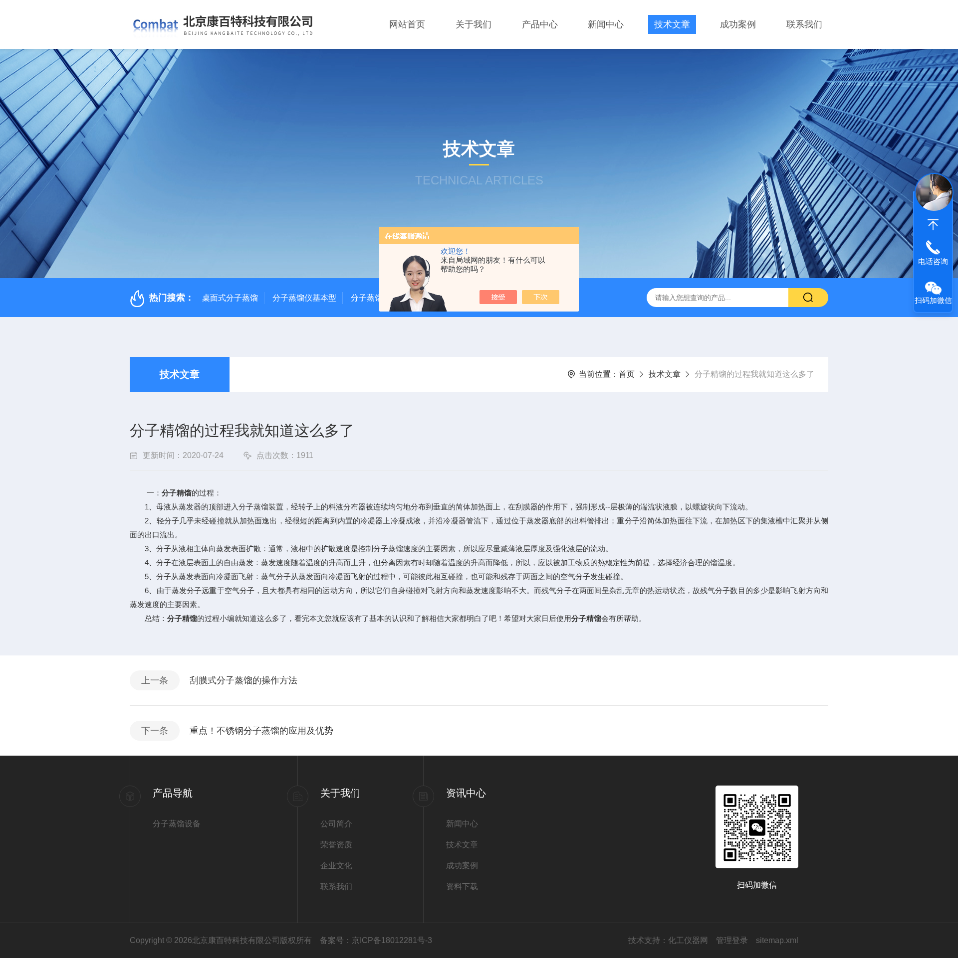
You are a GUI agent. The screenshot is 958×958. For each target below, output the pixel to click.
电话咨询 (933, 261)
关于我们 (473, 24)
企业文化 (336, 865)
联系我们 (804, 24)
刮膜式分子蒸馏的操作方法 (243, 680)
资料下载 (462, 886)
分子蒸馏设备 (177, 823)
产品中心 (540, 24)
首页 (627, 374)
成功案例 (738, 24)
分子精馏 (177, 492)
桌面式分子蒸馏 (230, 298)
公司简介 (336, 823)
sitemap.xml (777, 940)
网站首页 (407, 24)
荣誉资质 (336, 844)
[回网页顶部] (933, 225)
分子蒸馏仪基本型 (304, 298)
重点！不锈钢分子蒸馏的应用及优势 (261, 731)
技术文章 (672, 24)
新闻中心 (606, 24)
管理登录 (732, 940)
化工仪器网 (688, 940)
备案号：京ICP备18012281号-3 (376, 940)
